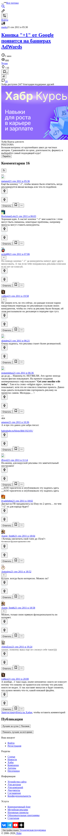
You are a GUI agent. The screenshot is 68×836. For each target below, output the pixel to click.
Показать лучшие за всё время (17, 732)
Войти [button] (4, 20)
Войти (11, 743)
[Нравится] (4, 191)
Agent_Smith (8, 536)
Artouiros (6, 571)
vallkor (4, 296)
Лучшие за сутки (11, 726)
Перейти (6, 156)
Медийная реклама (18, 809)
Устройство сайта (17, 781)
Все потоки (12, 3)
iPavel (4, 460)
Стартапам (13, 818)
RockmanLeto (8, 216)
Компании (13, 765)
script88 (5, 254)
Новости (12, 759)
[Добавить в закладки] (16, 205)
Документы (14, 790)
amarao (5, 422)
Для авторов (14, 784)
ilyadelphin (6, 501)
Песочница (14, 771)
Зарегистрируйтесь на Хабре (16, 712)
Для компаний (15, 787)
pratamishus (7, 373)
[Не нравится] (4, 199)
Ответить (7, 206)
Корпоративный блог (19, 806)
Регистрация (14, 746)
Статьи (11, 756)
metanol (5, 181)
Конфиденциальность (19, 796)
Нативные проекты (18, 812)
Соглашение (14, 793)
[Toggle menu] (2, 3)
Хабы (11, 762)
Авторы (12, 768)
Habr (19, 833)
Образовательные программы (24, 815)
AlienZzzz (6, 646)
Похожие (25, 726)
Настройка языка (11, 830)
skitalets (5, 340)
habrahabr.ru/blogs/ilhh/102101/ (17, 430)
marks (4, 27)
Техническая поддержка (33, 830)
